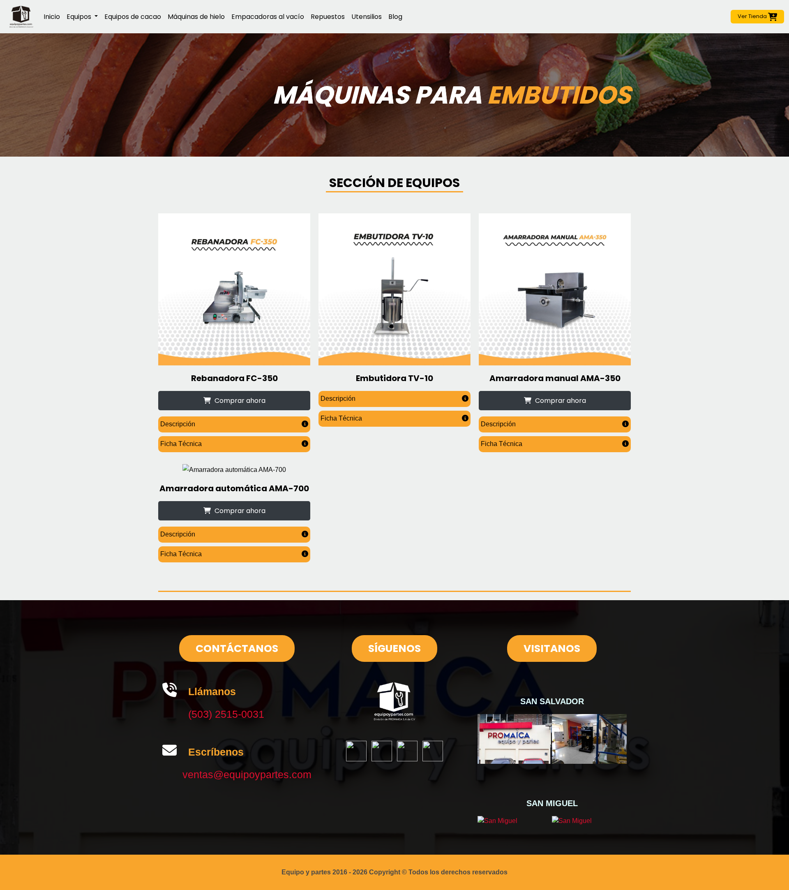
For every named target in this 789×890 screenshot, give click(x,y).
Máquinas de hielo (196, 16)
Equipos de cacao (132, 16)
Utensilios (366, 16)
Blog (395, 16)
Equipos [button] (80, 16)
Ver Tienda (753, 16)
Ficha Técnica (181, 443)
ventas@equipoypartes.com (246, 774)
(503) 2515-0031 (226, 714)
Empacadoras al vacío (267, 16)
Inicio (52, 16)
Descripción (177, 424)
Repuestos (328, 16)
